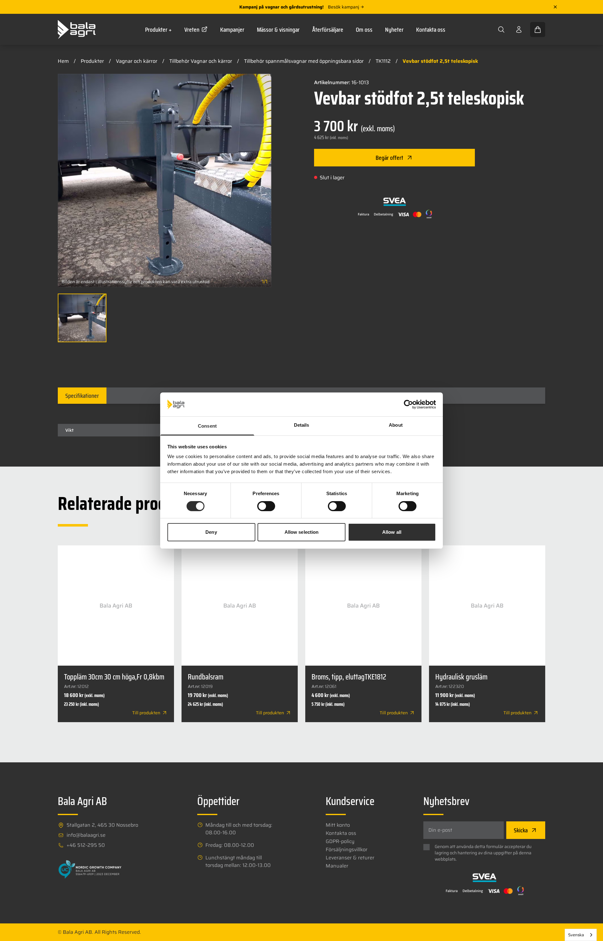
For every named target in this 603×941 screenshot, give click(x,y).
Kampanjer (232, 29)
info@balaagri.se (86, 835)
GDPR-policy (340, 841)
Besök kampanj (343, 7)
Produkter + (158, 29)
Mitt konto (338, 825)
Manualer (337, 866)
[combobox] (581, 935)
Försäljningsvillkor (346, 849)
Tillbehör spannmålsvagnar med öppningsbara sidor (304, 61)
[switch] (266, 506)
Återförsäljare (327, 29)
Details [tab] (301, 425)
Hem (63, 61)
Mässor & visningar (278, 29)
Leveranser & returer (350, 858)
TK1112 (383, 61)
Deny (211, 532)
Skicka (521, 830)
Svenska (576, 935)
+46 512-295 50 (86, 845)
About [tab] (396, 425)
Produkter (92, 61)
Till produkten (146, 713)
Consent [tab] (207, 426)
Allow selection (302, 532)
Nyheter (394, 29)
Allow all (391, 532)
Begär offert (389, 158)
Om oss (364, 29)
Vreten (191, 29)
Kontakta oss (430, 29)
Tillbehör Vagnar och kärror (200, 61)
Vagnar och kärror (136, 61)
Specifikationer (82, 396)
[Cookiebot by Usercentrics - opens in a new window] (408, 404)
